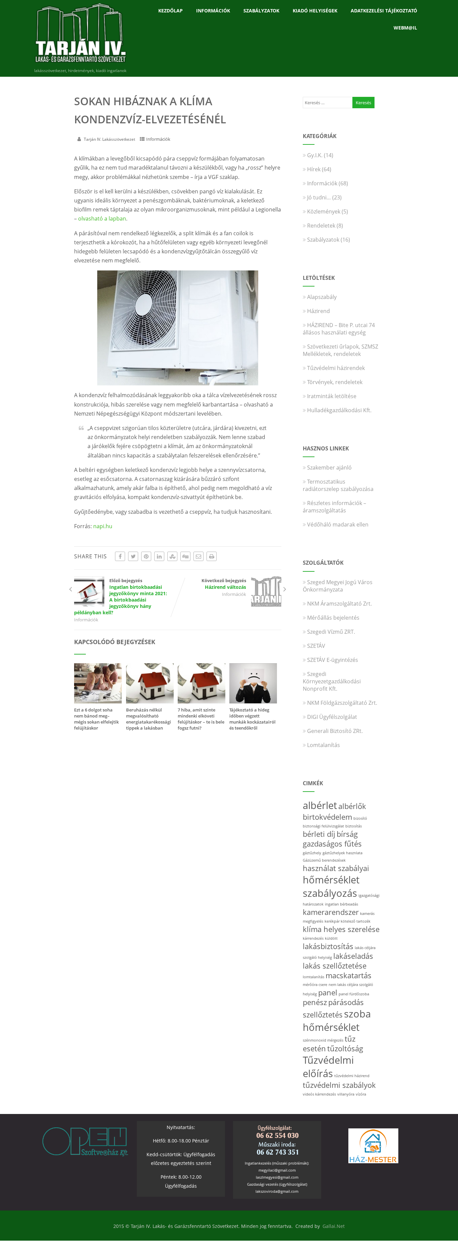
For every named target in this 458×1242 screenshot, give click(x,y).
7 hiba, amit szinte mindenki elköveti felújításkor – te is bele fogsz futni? (201, 719)
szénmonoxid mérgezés (323, 1040)
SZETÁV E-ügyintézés (332, 660)
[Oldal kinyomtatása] (212, 556)
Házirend (318, 311)
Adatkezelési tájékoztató (384, 10)
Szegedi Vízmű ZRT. (331, 631)
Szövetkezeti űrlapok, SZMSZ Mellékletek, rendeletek (340, 350)
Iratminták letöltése (331, 396)
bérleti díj (319, 834)
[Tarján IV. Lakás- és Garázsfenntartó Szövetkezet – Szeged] (80, 64)
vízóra (361, 1094)
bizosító (360, 818)
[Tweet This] (133, 556)
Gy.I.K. (315, 155)
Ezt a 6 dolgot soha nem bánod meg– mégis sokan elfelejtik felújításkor (96, 719)
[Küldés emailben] (198, 556)
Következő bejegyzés (224, 583)
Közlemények (323, 211)
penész (315, 1002)
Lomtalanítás (323, 745)
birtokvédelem (327, 817)
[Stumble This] (172, 556)
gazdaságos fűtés (332, 844)
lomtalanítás (313, 977)
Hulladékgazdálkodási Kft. (339, 410)
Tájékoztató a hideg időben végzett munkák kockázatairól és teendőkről (252, 719)
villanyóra (345, 1094)
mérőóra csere (315, 984)
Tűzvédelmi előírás (328, 1066)
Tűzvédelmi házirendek (336, 368)
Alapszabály (322, 297)
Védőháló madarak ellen (337, 524)
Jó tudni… (319, 197)
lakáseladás (353, 956)
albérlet (320, 805)
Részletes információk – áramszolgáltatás (334, 506)
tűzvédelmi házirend (351, 1075)
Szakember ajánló (329, 467)
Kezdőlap (170, 10)
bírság (347, 834)
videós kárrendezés (319, 1094)
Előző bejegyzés (120, 596)
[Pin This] (146, 556)
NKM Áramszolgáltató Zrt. (339, 603)
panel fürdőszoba (354, 994)
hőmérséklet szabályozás (331, 886)
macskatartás (348, 975)
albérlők (352, 806)
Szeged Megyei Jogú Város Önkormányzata (338, 585)
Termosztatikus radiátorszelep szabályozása (338, 485)
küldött (331, 938)
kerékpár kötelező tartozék (347, 921)
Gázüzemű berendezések (324, 860)
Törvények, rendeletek (334, 382)
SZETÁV (316, 645)
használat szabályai (336, 868)
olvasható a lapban (102, 218)
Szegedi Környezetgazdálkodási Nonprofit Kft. (332, 681)
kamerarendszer (331, 912)
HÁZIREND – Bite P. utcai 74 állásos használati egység (339, 328)
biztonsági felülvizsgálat (323, 826)
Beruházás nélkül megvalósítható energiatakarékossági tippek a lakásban (148, 719)
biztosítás (353, 826)
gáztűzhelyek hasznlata (342, 853)
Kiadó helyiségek (315, 10)
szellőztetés (323, 1014)
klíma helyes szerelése (341, 929)
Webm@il (405, 27)
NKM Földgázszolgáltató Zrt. (342, 702)
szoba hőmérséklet (337, 1020)
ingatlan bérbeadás (341, 904)
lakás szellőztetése (334, 966)
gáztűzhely (312, 853)
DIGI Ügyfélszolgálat (332, 717)
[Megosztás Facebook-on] (120, 556)
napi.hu (102, 526)
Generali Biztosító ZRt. (335, 731)
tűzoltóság (345, 1048)
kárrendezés (313, 938)
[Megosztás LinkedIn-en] (159, 556)
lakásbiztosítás (328, 946)
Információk (213, 10)
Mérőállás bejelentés (333, 617)
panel (327, 992)
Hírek (314, 169)
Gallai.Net (334, 1226)
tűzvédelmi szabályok (339, 1085)
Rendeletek (321, 225)
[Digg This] (185, 556)
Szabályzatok (261, 10)
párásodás (346, 1002)
